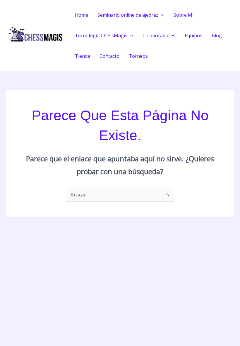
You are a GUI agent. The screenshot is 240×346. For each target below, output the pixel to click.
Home (81, 15)
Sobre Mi (183, 15)
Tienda (82, 56)
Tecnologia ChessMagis (101, 35)
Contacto (109, 56)
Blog (217, 35)
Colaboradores (159, 35)
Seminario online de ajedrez (127, 15)
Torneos (138, 56)
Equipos (193, 35)
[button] (161, 15)
